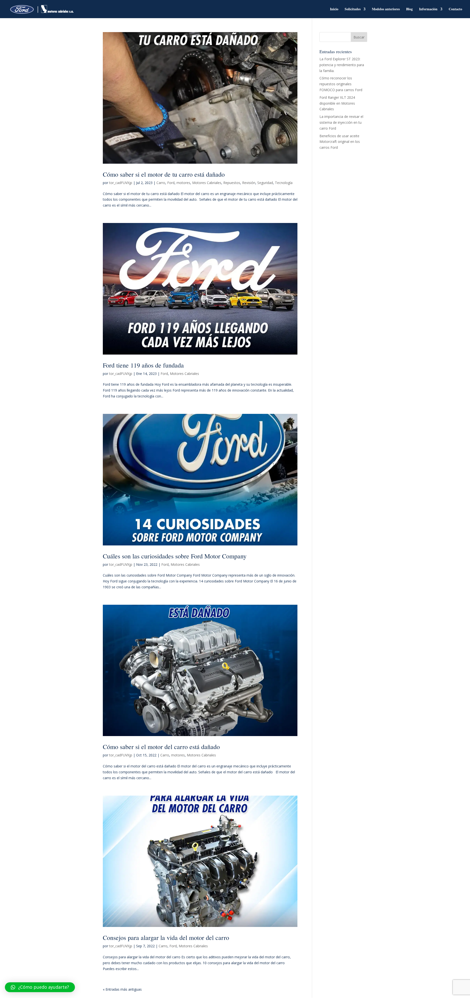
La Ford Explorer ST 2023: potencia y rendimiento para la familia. (341, 65)
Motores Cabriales (206, 182)
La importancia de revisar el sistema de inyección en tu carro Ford (341, 122)
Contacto (455, 9)
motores (183, 182)
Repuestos (231, 182)
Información (428, 9)
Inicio (334, 9)
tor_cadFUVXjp (120, 182)
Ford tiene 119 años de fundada (143, 365)
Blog (409, 9)
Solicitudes (353, 9)
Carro (160, 182)
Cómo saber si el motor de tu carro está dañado (164, 174)
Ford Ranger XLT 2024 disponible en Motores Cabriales (337, 103)
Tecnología (284, 182)
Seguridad (265, 182)
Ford (171, 182)
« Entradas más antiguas (122, 989)
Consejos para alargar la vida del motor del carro (166, 937)
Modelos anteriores (386, 9)
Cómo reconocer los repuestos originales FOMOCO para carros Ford (340, 84)
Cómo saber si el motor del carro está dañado (161, 746)
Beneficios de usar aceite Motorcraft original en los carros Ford (339, 142)
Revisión (248, 182)
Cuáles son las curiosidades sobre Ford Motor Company (175, 556)
